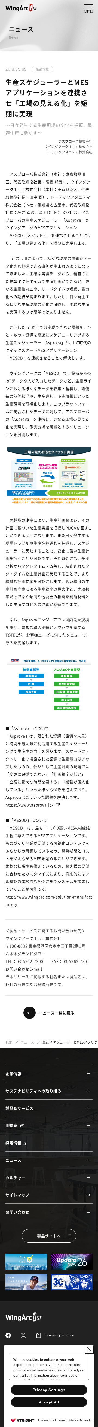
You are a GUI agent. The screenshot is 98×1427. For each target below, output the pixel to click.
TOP (9, 1042)
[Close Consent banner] (89, 1349)
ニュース (27, 1042)
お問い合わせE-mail (23, 969)
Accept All (49, 1402)
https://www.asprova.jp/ (29, 804)
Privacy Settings (49, 1390)
